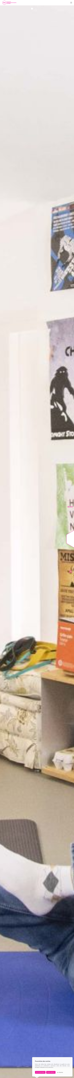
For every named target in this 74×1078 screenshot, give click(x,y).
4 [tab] (39, 8)
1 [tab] (32, 8)
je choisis (60, 1072)
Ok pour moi (40, 1072)
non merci (51, 1072)
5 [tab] (42, 8)
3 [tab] (37, 8)
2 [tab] (34, 8)
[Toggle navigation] (71, 2)
